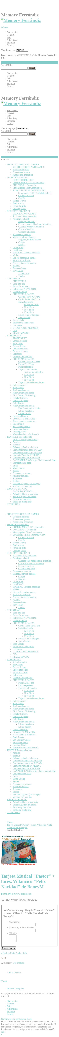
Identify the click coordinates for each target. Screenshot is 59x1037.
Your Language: (8, 50)
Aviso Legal (26, 1019)
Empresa (11, 42)
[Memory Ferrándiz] (21, 20)
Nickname (14, 922)
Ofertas (4, 27)
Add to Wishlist (14, 972)
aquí (3, 1032)
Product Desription (15, 988)
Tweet (4, 981)
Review (13, 933)
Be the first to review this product (16, 894)
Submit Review (8, 948)
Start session (12, 32)
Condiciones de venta (11, 1019)
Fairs (9, 37)
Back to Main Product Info (14, 953)
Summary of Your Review (21, 927)
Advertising (12, 40)
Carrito (10, 45)
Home (9, 822)
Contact (10, 35)
